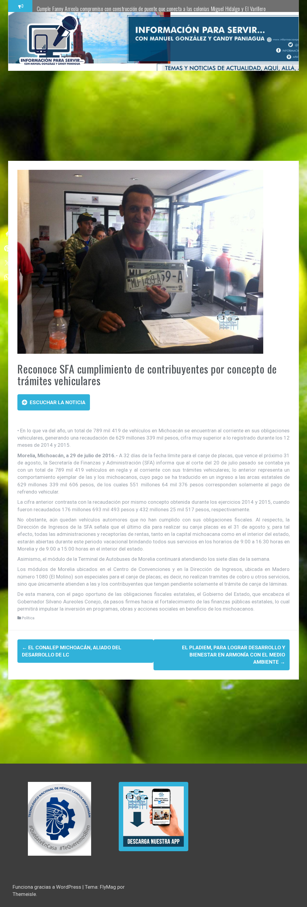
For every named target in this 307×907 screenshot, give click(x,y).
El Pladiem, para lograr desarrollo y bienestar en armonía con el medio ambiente (233, 654)
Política (28, 618)
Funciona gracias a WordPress (47, 887)
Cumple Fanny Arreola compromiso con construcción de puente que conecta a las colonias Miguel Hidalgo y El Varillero (151, 9)
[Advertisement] (153, 116)
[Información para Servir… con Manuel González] (51, 41)
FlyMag (108, 887)
